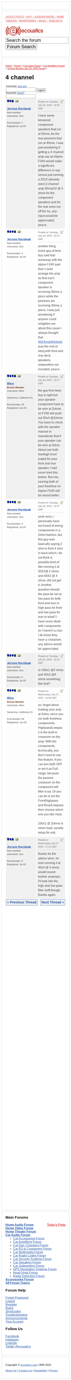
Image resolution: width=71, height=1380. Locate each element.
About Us (10, 1370)
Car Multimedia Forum (28, 1252)
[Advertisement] (35, 1060)
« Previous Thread (22, 902)
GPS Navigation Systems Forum (35, 1269)
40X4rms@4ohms (50, 341)
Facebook (12, 1336)
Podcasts (55, 20)
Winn (10, 383)
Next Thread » (52, 902)
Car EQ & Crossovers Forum (32, 1248)
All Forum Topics (17, 1282)
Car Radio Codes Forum (29, 1255)
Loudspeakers (44, 16)
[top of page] (8, 101)
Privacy (53, 1370)
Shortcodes (13, 1311)
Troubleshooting (16, 1314)
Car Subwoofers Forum (28, 1265)
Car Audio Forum (17, 1235)
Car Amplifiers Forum (27, 1241)
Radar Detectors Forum (28, 1276)
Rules (9, 1308)
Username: (16, 86)
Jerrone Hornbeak (19, 108)
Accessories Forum (19, 1279)
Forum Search (21, 46)
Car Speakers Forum (27, 1262)
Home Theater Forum (20, 1231)
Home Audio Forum (19, 1224)
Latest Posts (14, 16)
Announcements (16, 1318)
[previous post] (10, 232)
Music (43, 20)
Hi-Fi (29, 16)
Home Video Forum (19, 1228)
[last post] (13, 101)
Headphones (27, 20)
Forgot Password (16, 1297)
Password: (15, 93)
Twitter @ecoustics (18, 1346)
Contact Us (25, 1370)
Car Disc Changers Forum (30, 1245)
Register (11, 1304)
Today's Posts (56, 1224)
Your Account (14, 1321)
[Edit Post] (62, 101)
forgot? (20, 93)
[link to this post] (17, 101)
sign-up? (22, 86)
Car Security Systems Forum (32, 1259)
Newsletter (40, 1370)
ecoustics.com (28, 1364)
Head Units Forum (25, 1272)
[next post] (10, 101)
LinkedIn (11, 1343)
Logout (10, 1301)
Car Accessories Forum (28, 1238)
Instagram (12, 1339)
